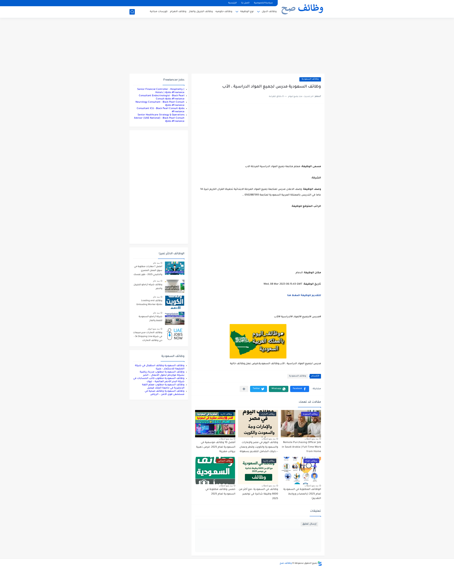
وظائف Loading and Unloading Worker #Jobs (149, 303)
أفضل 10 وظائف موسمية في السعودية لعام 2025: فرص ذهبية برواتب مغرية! (215, 447)
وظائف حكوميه (223, 11)
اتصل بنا (245, 3)
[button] (299, 389)
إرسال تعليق (309, 524)
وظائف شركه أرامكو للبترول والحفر (148, 287)
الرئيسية (232, 3)
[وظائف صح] (302, 8)
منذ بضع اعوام (154, 329)
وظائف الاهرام (178, 11)
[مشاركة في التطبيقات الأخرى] (244, 389)
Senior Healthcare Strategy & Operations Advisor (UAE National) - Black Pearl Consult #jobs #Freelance (159, 118)
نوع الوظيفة (247, 11)
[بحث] (132, 12)
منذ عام (156, 263)
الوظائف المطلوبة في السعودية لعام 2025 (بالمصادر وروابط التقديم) (302, 494)
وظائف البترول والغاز (201, 11)
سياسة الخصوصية (263, 3)
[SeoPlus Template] (320, 563)
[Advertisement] (227, 46)
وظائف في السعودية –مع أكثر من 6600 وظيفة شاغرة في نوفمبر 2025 (258, 494)
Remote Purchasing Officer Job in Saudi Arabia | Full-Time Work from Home (301, 447)
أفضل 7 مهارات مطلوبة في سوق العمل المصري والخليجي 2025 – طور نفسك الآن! (148, 271)
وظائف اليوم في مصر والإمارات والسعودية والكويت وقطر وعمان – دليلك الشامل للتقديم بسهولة (258, 447)
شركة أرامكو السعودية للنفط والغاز (150, 319)
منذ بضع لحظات (311, 438)
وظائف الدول (269, 11)
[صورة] (174, 268)
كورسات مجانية (158, 11)
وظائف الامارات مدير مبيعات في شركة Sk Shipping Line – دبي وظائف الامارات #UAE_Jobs (147, 337)
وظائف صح (286, 563)
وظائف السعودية (310, 79)
